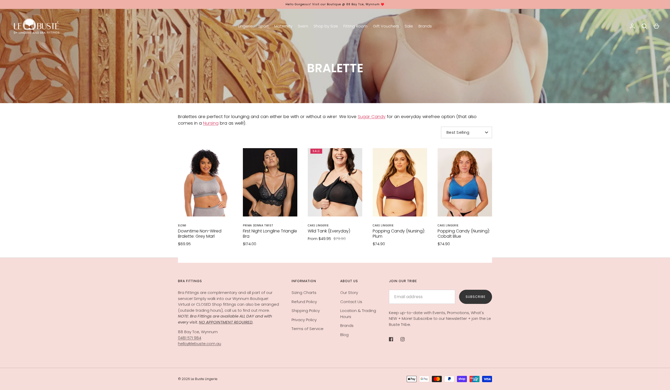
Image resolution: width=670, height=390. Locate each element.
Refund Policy (304, 301)
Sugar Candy (372, 117)
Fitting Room (355, 26)
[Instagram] (406, 339)
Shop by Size (326, 26)
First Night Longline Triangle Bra (270, 233)
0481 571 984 (189, 338)
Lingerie (245, 26)
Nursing (211, 123)
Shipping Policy (306, 310)
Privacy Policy (304, 319)
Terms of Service (307, 328)
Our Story (349, 292)
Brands (425, 26)
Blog (344, 334)
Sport (263, 26)
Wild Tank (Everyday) (329, 231)
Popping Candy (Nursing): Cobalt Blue (464, 233)
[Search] (644, 26)
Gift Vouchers (386, 26)
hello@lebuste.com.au (199, 343)
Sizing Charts (304, 292)
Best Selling (458, 132)
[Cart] (656, 26)
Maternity (283, 26)
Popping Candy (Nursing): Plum (399, 233)
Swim (303, 26)
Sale (409, 26)
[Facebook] (394, 339)
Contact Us (351, 301)
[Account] (632, 26)
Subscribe (475, 296)
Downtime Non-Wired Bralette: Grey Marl (199, 233)
